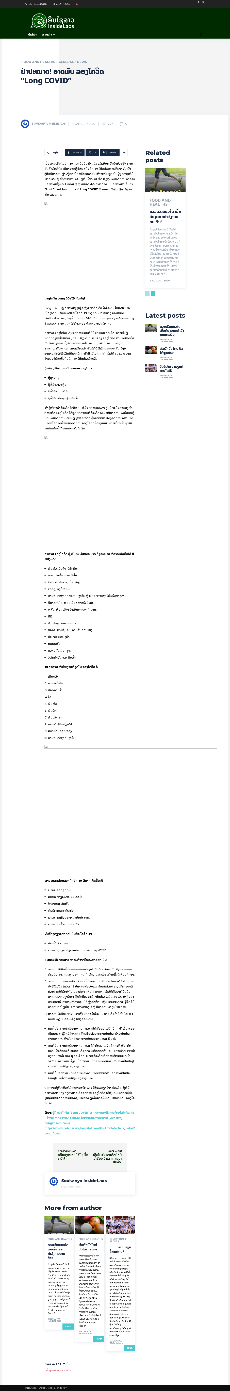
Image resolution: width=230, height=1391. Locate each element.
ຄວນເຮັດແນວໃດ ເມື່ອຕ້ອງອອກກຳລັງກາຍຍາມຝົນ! (58, 1251)
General (66, 61)
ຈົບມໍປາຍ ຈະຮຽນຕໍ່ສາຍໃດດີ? (120, 1249)
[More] (124, 152)
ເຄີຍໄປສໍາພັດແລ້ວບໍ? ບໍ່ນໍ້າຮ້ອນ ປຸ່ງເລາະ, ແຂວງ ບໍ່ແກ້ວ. (107, 1158)
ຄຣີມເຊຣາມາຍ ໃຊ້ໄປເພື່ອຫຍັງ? (73, 1156)
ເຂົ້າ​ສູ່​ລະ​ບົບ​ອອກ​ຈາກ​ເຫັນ (58, 1370)
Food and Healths (38, 61)
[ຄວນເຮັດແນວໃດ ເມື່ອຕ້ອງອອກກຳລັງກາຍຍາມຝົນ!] (59, 1225)
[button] (78, 4)
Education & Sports (117, 1240)
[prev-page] (147, 293)
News (82, 61)
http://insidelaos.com (71, 1186)
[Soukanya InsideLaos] (26, 124)
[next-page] (153, 293)
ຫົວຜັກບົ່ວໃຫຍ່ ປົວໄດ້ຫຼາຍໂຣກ (88, 1247)
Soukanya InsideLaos (49, 123)
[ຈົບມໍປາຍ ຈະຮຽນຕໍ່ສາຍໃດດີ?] (120, 1225)
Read (68, 1326)
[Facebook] (198, 2)
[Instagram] (203, 2)
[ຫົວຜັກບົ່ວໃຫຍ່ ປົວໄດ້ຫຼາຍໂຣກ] (89, 1225)
